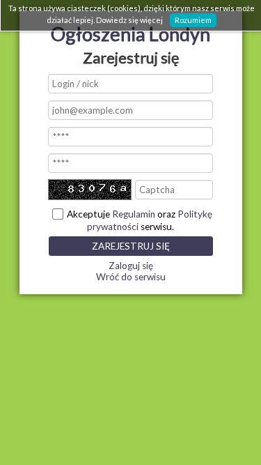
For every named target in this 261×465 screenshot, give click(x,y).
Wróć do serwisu (131, 276)
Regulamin (133, 214)
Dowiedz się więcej (129, 19)
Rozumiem (193, 19)
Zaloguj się (131, 265)
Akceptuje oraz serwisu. (139, 220)
